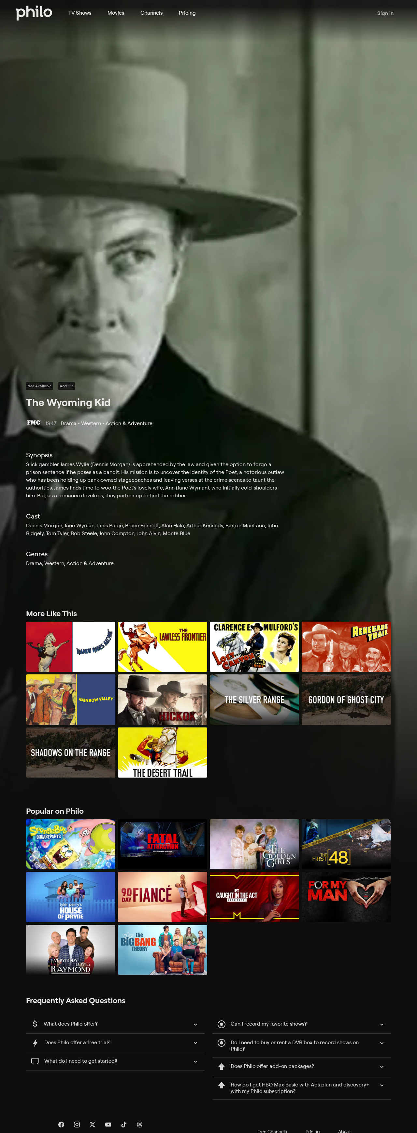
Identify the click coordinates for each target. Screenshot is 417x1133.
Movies (116, 12)
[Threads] (139, 1124)
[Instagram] (77, 1124)
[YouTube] (108, 1124)
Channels (151, 12)
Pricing (187, 12)
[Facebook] (61, 1124)
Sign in (385, 13)
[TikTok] (124, 1124)
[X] (92, 1124)
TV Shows (79, 12)
